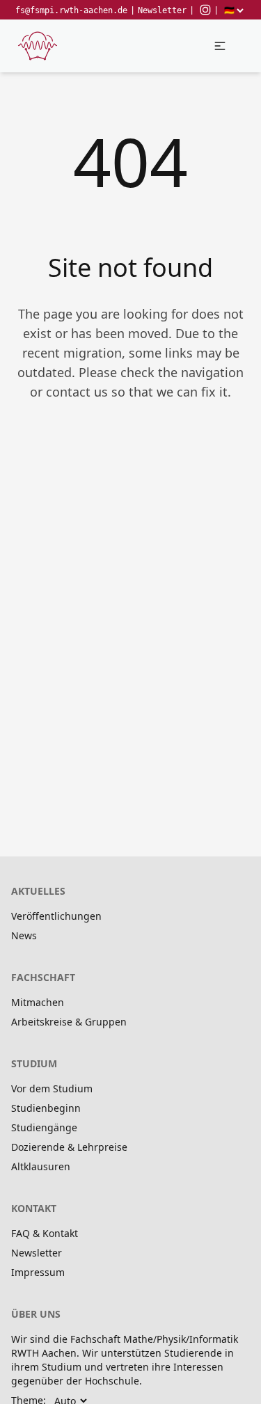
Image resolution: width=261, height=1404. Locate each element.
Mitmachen (37, 1002)
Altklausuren (40, 1166)
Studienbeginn (46, 1108)
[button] (220, 46)
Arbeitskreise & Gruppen (69, 1021)
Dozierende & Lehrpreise (69, 1147)
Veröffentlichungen (56, 916)
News (24, 935)
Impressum (38, 1272)
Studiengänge (44, 1127)
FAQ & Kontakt (44, 1233)
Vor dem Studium (52, 1088)
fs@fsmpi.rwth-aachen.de (71, 10)
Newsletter (162, 10)
